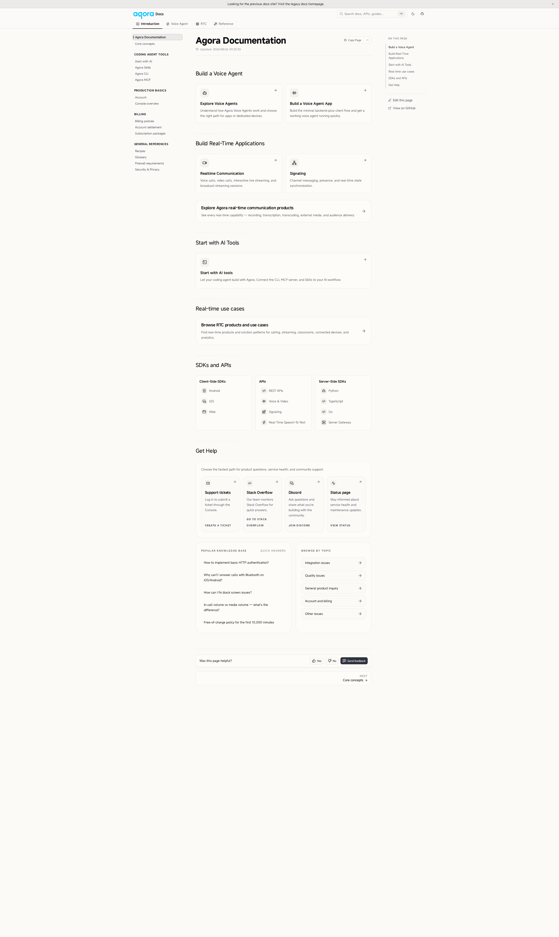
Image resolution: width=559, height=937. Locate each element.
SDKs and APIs (213, 365)
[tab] (147, 24)
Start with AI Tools (217, 242)
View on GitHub (404, 108)
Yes (319, 661)
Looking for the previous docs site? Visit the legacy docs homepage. (290, 4)
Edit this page (402, 100)
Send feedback (356, 661)
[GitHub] (422, 14)
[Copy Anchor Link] (246, 73)
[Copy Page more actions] (367, 40)
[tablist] (184, 24)
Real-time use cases (220, 308)
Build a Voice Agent (219, 73)
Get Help (206, 450)
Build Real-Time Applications (230, 143)
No (334, 661)
